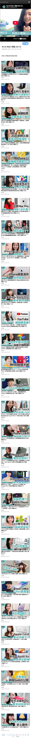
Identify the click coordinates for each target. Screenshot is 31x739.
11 (13, 736)
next (17, 736)
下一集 (25, 43)
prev (3, 734)
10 (28, 734)
